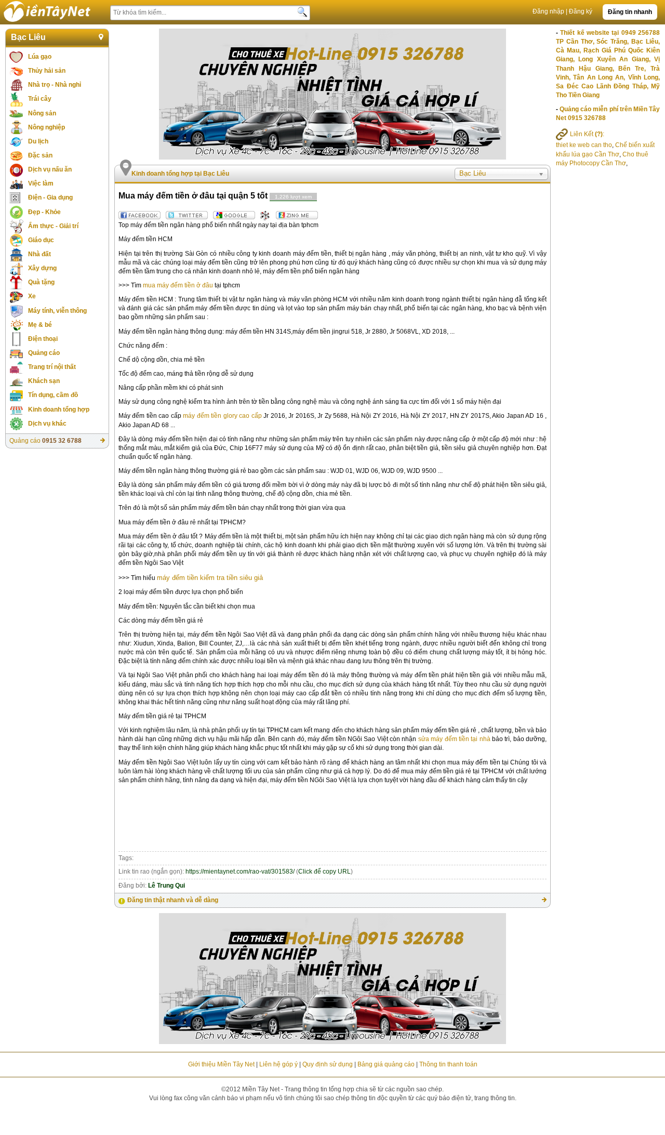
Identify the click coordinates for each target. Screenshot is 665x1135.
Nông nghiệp (46, 127)
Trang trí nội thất (52, 367)
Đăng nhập (548, 11)
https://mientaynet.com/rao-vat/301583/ (240, 871)
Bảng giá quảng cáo (386, 1064)
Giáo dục (41, 240)
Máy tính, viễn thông (57, 310)
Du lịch (38, 141)
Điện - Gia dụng (50, 197)
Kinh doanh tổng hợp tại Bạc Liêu (180, 173)
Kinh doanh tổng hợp (58, 409)
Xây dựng (42, 268)
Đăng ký (580, 11)
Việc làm (41, 183)
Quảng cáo (44, 353)
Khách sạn (44, 381)
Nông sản (42, 113)
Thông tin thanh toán (448, 1064)
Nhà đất (39, 254)
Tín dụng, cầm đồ (53, 395)
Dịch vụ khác (47, 423)
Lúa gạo (39, 56)
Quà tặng (41, 282)
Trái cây (39, 98)
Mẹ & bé (40, 324)
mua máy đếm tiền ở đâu (178, 285)
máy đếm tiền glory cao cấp (222, 415)
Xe (32, 296)
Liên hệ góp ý (278, 1064)
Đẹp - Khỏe (44, 212)
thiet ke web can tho (584, 145)
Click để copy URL (324, 871)
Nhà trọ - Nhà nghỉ (54, 84)
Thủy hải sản (46, 70)
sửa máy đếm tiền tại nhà (454, 739)
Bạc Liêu (28, 37)
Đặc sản (40, 155)
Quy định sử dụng (327, 1064)
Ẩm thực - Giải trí (53, 226)
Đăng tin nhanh (630, 12)
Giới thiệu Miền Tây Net (221, 1064)
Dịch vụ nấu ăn (50, 169)
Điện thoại (43, 338)
